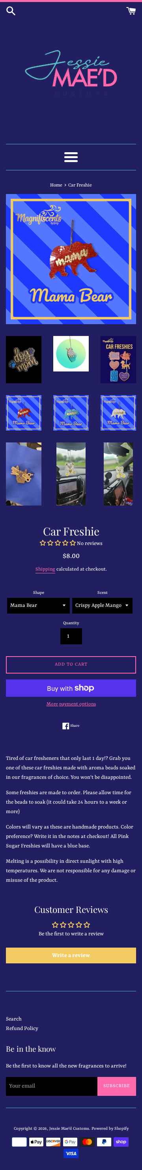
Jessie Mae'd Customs (69, 1128)
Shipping (45, 569)
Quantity (71, 623)
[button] (58, 544)
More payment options (71, 704)
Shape (38, 592)
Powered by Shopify (110, 1128)
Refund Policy (22, 1029)
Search (14, 1019)
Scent (102, 592)
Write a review (71, 955)
